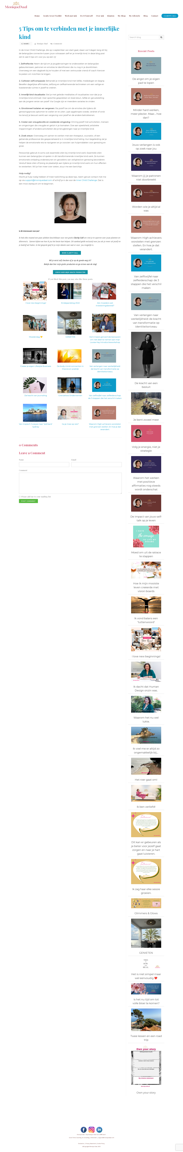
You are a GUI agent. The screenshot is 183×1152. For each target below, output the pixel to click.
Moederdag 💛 (35, 337)
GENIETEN (70, 337)
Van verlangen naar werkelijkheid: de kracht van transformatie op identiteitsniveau (104, 369)
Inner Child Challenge (86, 180)
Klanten (110, 16)
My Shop (122, 16)
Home (37, 16)
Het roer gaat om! (146, 779)
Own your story (146, 1092)
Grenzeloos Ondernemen (70, 395)
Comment (23, 470)
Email (73, 460)
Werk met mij (71, 16)
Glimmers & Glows (146, 913)
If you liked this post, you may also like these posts (70, 279)
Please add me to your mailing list (36, 497)
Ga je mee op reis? (70, 424)
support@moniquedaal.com (38, 180)
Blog (145, 16)
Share (26, 44)
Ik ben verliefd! (146, 806)
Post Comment (28, 501)
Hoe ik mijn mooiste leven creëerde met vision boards (146, 587)
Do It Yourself (86, 16)
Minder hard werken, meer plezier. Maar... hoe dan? (146, 113)
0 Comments (57, 44)
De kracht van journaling (35, 395)
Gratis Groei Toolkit (52, 16)
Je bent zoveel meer (146, 419)
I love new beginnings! (35, 303)
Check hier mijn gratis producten (70, 272)
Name (21, 460)
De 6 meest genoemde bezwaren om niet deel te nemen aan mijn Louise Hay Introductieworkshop (105, 339)
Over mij (100, 16)
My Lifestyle (134, 16)
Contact (154, 16)
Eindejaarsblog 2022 (70, 303)
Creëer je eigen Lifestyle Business (35, 366)
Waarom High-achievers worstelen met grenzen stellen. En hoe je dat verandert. (105, 426)
